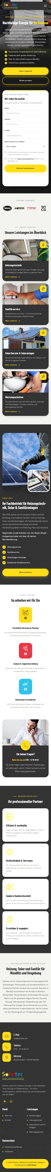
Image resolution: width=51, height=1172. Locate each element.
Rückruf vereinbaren (25, 168)
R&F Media (32, 1165)
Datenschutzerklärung (25, 159)
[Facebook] (4, 1101)
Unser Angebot (25, 71)
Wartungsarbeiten (36, 1132)
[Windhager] (31, 208)
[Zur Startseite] (13, 1076)
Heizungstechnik (35, 1120)
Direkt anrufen (25, 80)
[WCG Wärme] (43, 208)
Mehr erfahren (25, 572)
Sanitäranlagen (35, 1116)
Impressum (9, 1151)
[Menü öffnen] (45, 5)
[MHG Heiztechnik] (7, 208)
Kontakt (8, 1120)
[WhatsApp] (11, 1101)
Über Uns (8, 1116)
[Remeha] (19, 208)
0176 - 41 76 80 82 (32, 759)
